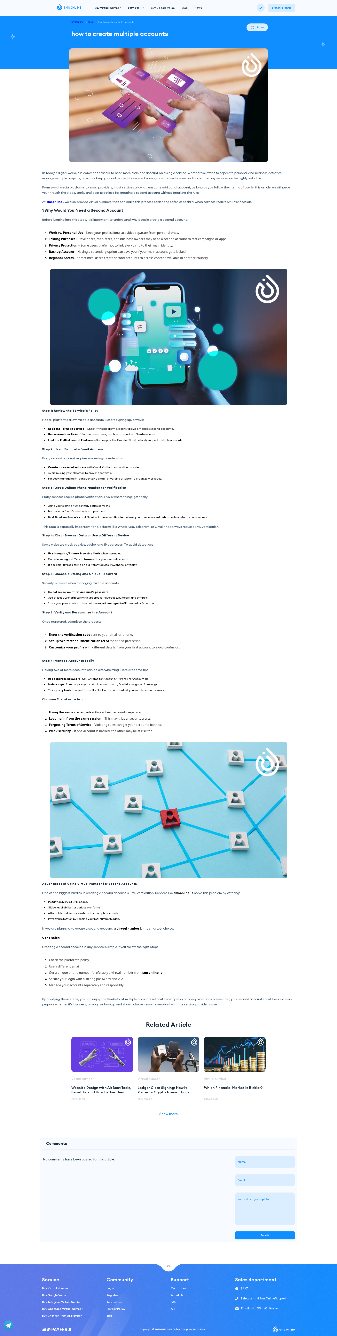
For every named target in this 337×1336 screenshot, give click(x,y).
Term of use (114, 1302)
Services (134, 7)
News (198, 8)
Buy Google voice (163, 8)
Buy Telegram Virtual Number (62, 1302)
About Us (177, 1295)
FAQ (173, 1302)
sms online (287, 1329)
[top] (169, 1266)
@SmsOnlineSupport (271, 1298)
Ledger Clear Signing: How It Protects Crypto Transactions (164, 1089)
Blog (185, 8)
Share (260, 27)
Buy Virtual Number (108, 8)
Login (110, 1288)
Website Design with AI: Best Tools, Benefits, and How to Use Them (101, 1089)
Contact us (178, 1288)
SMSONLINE (72, 7)
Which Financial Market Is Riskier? (233, 1087)
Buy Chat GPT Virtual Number (62, 1315)
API (173, 1309)
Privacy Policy (115, 1309)
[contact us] (261, 8)
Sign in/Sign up (282, 7)
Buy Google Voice (54, 1295)
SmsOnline (77, 21)
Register (112, 1295)
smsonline (54, 202)
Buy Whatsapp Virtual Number (62, 1309)
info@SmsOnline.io (264, 1308)
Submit (265, 1235)
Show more (168, 1114)
